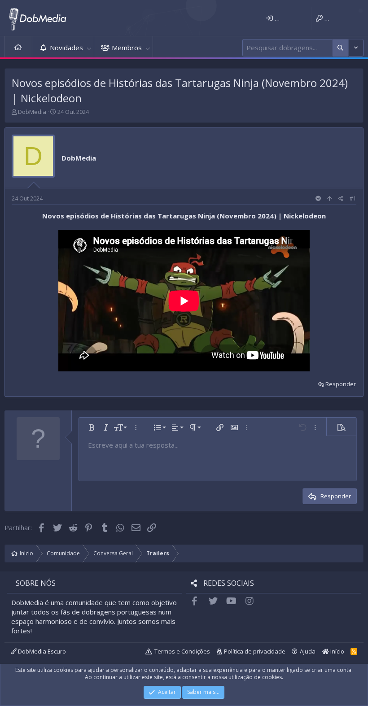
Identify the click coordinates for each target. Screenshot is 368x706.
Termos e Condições (182, 651)
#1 (353, 198)
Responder (340, 384)
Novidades (66, 47)
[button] (89, 47)
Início (18, 47)
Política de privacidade (254, 651)
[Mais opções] (340, 48)
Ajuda (307, 651)
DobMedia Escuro (41, 651)
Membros (127, 47)
